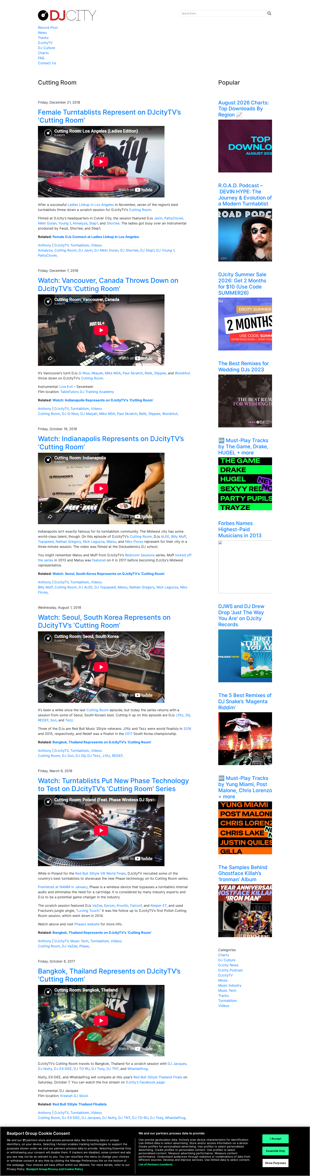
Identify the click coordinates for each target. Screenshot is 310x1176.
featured (99, 560)
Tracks (43, 38)
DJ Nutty (45, 1069)
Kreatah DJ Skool (74, 1096)
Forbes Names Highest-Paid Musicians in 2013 (239, 529)
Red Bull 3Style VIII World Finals (100, 873)
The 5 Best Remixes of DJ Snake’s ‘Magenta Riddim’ (245, 701)
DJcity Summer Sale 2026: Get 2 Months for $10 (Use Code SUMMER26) (242, 283)
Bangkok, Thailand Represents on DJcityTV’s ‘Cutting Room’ (102, 742)
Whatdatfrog (137, 1069)
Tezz (69, 720)
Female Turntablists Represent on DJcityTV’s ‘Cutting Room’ (109, 116)
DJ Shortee (129, 250)
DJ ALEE (86, 587)
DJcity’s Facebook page (145, 1082)
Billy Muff (178, 536)
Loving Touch (88, 910)
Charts (43, 53)
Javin (158, 218)
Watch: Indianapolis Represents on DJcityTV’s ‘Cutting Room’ (103, 400)
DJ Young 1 (165, 250)
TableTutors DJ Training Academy (87, 392)
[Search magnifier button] (269, 13)
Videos (96, 245)
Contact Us (47, 63)
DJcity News (228, 965)
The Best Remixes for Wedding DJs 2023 (243, 366)
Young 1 (64, 223)
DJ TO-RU (82, 1069)
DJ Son (68, 755)
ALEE (165, 536)
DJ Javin (85, 250)
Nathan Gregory (68, 541)
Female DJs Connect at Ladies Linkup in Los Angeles (96, 237)
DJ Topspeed (105, 587)
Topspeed (46, 541)
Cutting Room (140, 210)
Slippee (160, 373)
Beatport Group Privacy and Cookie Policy (54, 1169)
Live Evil (66, 386)
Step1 (93, 223)
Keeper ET (159, 905)
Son (53, 720)
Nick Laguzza (94, 541)
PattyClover (173, 218)
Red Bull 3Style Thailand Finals (157, 1077)
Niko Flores (134, 541)
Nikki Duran (47, 223)
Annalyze (80, 223)
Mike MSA (113, 373)
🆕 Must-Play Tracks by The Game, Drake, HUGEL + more (243, 446)
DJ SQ (80, 755)
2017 (128, 734)
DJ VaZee (69, 946)
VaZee (97, 905)
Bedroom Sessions (140, 555)
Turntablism (79, 245)
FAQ (41, 58)
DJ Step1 (147, 250)
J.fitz (179, 715)
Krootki (122, 905)
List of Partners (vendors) (156, 1164)
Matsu (111, 541)
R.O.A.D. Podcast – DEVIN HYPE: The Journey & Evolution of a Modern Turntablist (245, 194)
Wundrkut (182, 373)
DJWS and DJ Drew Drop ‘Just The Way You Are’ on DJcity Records (241, 615)
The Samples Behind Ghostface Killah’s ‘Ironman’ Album (242, 873)
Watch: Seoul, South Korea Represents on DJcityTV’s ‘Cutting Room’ (109, 574)
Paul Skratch (133, 373)
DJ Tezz (93, 755)
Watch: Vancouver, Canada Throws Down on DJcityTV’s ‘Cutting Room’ (108, 284)
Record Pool (48, 27)
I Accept (275, 1138)
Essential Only (275, 1151)
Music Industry (229, 985)
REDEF (43, 720)
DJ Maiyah (88, 414)
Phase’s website (87, 924)
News (42, 32)
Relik (148, 373)
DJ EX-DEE (63, 1069)
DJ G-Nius (70, 414)
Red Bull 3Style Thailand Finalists (80, 1104)
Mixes (223, 980)
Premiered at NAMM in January (63, 887)
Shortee (113, 223)
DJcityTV (45, 43)
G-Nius (84, 373)
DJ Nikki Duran (106, 250)
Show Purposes (275, 1163)
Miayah (97, 373)
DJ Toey (98, 1069)
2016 (187, 728)
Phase (84, 946)
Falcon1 (136, 905)
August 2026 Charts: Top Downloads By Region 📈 (243, 109)
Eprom (109, 905)
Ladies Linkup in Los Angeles (91, 204)
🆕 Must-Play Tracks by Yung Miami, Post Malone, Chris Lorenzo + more (245, 787)
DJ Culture (46, 48)
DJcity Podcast (230, 970)
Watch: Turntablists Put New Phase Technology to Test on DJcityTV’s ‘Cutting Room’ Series (113, 785)
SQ (187, 715)
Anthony (44, 245)
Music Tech (79, 941)
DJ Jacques (177, 1063)
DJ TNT (112, 1069)
